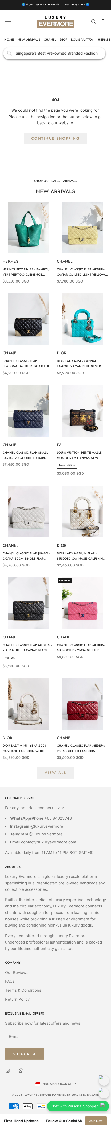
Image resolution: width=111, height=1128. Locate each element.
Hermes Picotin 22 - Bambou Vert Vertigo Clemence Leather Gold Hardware (26, 272)
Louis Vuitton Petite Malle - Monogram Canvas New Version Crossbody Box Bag (81, 455)
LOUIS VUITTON (82, 39)
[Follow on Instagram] (7, 1070)
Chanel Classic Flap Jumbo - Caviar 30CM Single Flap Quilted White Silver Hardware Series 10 (26, 556)
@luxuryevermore (46, 826)
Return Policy (17, 999)
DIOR (63, 39)
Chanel (65, 261)
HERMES (104, 39)
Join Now (96, 1121)
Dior (61, 353)
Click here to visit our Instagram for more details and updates (56, 53)
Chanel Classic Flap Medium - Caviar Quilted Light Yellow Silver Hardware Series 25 (82, 272)
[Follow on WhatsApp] (21, 1070)
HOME (9, 39)
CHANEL (50, 39)
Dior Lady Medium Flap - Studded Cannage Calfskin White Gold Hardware (80, 556)
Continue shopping (55, 138)
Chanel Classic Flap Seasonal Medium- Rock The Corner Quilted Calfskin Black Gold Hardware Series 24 (27, 364)
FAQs (9, 981)
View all (55, 772)
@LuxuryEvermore (46, 834)
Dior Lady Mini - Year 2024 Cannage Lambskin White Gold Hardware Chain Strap (27, 748)
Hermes (11, 261)
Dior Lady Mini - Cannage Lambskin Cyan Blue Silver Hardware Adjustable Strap (80, 364)
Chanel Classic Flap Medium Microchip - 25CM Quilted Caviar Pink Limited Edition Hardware (81, 648)
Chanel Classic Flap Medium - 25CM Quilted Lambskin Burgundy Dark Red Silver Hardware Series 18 (82, 748)
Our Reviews (16, 972)
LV (59, 445)
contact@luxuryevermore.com (48, 842)
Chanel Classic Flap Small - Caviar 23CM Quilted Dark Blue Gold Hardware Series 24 (26, 455)
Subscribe (25, 1053)
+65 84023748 (58, 818)
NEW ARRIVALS (29, 39)
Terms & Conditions (23, 990)
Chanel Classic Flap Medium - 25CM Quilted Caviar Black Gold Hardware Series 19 (27, 648)
